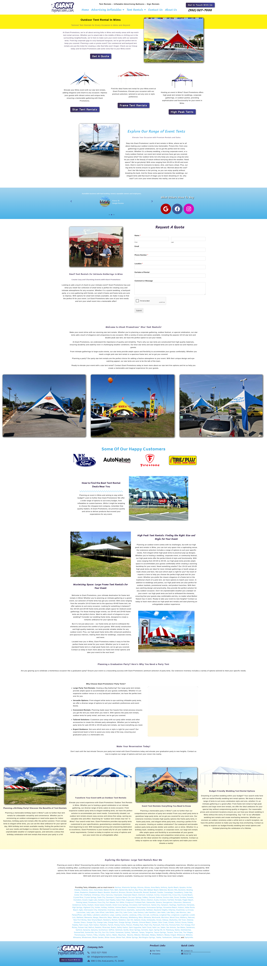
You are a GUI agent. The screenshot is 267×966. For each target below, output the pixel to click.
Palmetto (103, 925)
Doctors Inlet (168, 897)
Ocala (143, 920)
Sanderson (190, 927)
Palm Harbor (94, 925)
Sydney (127, 932)
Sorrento (144, 930)
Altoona (140, 887)
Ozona (183, 922)
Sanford (79, 930)
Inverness (111, 910)
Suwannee (119, 932)
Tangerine (149, 932)
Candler (160, 892)
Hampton (164, 905)
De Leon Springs (134, 897)
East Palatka (110, 900)
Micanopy (124, 917)
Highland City (88, 907)
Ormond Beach (145, 922)
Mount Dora (174, 917)
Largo (112, 915)
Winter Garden (98, 937)
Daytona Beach (121, 897)
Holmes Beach (121, 907)
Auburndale (98, 890)
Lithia (139, 915)
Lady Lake (90, 912)
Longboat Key (164, 915)
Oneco (83, 922)
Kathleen (149, 910)
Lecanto (125, 915)
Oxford (177, 922)
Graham (90, 905)
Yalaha (158, 937)
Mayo (110, 917)
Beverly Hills (172, 890)
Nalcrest (191, 917)
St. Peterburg (168, 930)
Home (85, 10)
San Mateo (181, 927)
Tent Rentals (135, 10)
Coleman (149, 895)
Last (172, 242)
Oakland (137, 920)
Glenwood (187, 902)
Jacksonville (140, 910)
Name (138, 235)
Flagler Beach (187, 900)
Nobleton (122, 920)
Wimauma (77, 937)
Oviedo (171, 922)
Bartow (131, 890)
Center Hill (78, 895)
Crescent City (166, 895)
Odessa (165, 920)
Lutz (74, 917)
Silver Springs (134, 930)
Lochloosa (154, 915)
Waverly (130, 935)
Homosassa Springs (154, 907)
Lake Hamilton (150, 912)
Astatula (84, 890)
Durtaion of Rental (142, 272)
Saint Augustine (135, 927)
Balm (116, 890)
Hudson (181, 907)
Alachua (118, 887)
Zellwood (176, 937)
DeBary (145, 897)
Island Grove (121, 910)
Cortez (157, 895)
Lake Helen (161, 912)
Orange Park (113, 922)
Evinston (163, 900)
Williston (189, 935)
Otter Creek (162, 922)
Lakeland (96, 915)
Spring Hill (158, 930)
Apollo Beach (173, 887)
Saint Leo (156, 927)
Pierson (129, 925)
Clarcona (109, 895)
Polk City (164, 925)
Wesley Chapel (170, 935)
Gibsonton (177, 902)
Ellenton (150, 900)
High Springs (77, 907)
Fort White (120, 902)
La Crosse (189, 910)
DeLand (152, 897)
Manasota (88, 917)
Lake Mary (170, 912)
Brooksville (138, 892)
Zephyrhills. (188, 937)
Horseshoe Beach (170, 907)
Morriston (165, 917)
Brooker (129, 892)
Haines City (155, 905)
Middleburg (133, 917)
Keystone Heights (161, 910)
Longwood (175, 915)
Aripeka (77, 890)
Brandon (107, 892)
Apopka (182, 887)
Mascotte (103, 917)
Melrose (116, 917)
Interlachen (102, 910)
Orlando (135, 922)
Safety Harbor (122, 927)
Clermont (141, 895)
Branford (114, 892)
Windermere (86, 937)
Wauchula (122, 935)
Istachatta (131, 910)
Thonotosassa (79, 935)
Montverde (156, 917)
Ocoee (158, 920)
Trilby (95, 935)
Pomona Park (174, 925)
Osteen (154, 922)
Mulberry (183, 917)
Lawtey (118, 915)
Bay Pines (139, 890)
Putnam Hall (83, 927)
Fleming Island (81, 902)
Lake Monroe (181, 912)
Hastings (172, 905)
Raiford (91, 927)
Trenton (89, 935)
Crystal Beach (186, 895)
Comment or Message (144, 281)
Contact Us (155, 10)
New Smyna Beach (94, 920)
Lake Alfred (99, 912)
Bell (145, 890)
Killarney (172, 910)
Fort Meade (110, 902)
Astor (91, 890)
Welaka (153, 935)
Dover (176, 897)
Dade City (101, 897)
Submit (139, 310)
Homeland (131, 907)
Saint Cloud (146, 927)
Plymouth (156, 925)
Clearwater (118, 895)
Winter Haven (110, 937)
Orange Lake (102, 922)
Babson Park (109, 890)
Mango (95, 917)
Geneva (159, 902)
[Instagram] (189, 209)
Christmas (96, 895)
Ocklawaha (151, 920)
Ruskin (113, 927)
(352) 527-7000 (200, 10)
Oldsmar (190, 920)
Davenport (110, 897)
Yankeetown (167, 937)
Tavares (170, 932)
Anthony (164, 887)
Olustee (77, 922)
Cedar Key (188, 892)
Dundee (183, 897)
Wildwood (181, 935)
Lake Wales (87, 915)
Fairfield (170, 900)
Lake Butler (109, 912)
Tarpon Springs (160, 932)
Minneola (147, 917)
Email (137, 246)
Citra (103, 895)
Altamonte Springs (129, 887)
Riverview (106, 927)
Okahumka (173, 920)
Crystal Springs (90, 897)
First (136, 242)
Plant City (148, 925)
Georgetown (168, 902)
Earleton (101, 900)
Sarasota (86, 930)
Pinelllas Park (138, 925)
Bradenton (84, 892)
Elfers (137, 900)
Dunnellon (77, 900)
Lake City (118, 912)
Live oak (145, 915)
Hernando (190, 905)
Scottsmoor (103, 930)
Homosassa (141, 907)
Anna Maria (155, 887)
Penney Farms (119, 925)
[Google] (166, 209)
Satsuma (94, 930)
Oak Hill (130, 920)
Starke (177, 930)
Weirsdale (145, 935)
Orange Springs (125, 922)
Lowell (192, 915)
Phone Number (141, 255)
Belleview (163, 890)
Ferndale (178, 900)
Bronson (122, 892)
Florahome (92, 902)
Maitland (80, 917)
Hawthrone (181, 905)
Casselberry (178, 892)
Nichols (115, 920)
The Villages (188, 932)
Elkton (143, 900)
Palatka (75, 925)
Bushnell (153, 892)
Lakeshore (105, 915)
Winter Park (120, 937)
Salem (163, 927)
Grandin (108, 905)
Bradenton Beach (96, 892)
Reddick (98, 927)
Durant (85, 900)
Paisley (190, 922)
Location (139, 264)
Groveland (133, 905)
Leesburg (132, 915)
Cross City (176, 895)
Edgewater (130, 900)
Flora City (101, 902)
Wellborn (160, 935)
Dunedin (190, 897)
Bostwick (182, 890)
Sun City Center (108, 932)
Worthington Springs (147, 937)
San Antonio (171, 927)
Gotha (84, 905)
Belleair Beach (153, 890)
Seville (125, 930)
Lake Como (127, 912)
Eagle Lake (93, 900)
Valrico (108, 935)
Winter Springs (132, 937)
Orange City (91, 922)
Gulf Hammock (144, 905)
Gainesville (150, 902)
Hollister (111, 907)
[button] (71, 201)
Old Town (182, 920)
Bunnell (146, 892)
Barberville (123, 890)
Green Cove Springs (120, 905)
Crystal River (78, 897)
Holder (97, 907)
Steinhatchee (186, 930)
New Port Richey (80, 920)
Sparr (151, 930)
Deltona (159, 897)
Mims (141, 917)
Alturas (147, 887)
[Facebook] (177, 209)
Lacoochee (81, 912)
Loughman (184, 915)
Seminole (118, 930)
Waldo (114, 935)
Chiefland (87, 895)
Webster (137, 935)
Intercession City (90, 910)
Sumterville (89, 932)
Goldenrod (76, 905)
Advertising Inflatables (106, 10)
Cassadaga (168, 892)
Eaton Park (120, 900)
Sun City (97, 932)
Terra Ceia (178, 932)
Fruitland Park (140, 902)
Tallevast (134, 932)
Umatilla (101, 935)
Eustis (156, 900)
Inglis (81, 910)
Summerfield (79, 932)
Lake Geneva (138, 912)
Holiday (104, 907)
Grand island (99, 905)
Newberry (107, 920)
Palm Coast (83, 925)
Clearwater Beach (130, 895)
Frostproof (129, 902)
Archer (189, 887)
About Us (171, 10)
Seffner (111, 930)
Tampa (141, 932)
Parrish (110, 925)
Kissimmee (180, 910)
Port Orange (185, 925)
